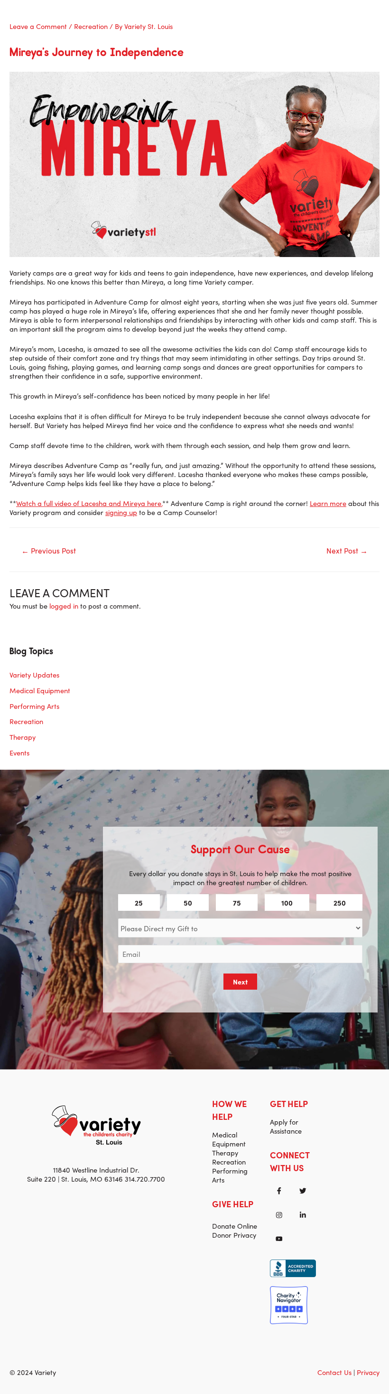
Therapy (22, 737)
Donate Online (234, 1226)
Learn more (328, 503)
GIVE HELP (232, 1204)
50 (188, 902)
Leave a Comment (38, 26)
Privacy (368, 1372)
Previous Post (48, 550)
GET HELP (289, 1103)
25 (139, 902)
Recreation (91, 26)
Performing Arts (34, 706)
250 (339, 902)
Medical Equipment (39, 690)
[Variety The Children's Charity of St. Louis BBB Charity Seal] (293, 1267)
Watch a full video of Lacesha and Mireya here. (89, 503)
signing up (121, 512)
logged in (63, 606)
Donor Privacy (234, 1235)
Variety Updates (34, 674)
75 (237, 902)
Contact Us (334, 1372)
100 (287, 902)
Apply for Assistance (286, 1126)
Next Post (347, 550)
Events (19, 752)
